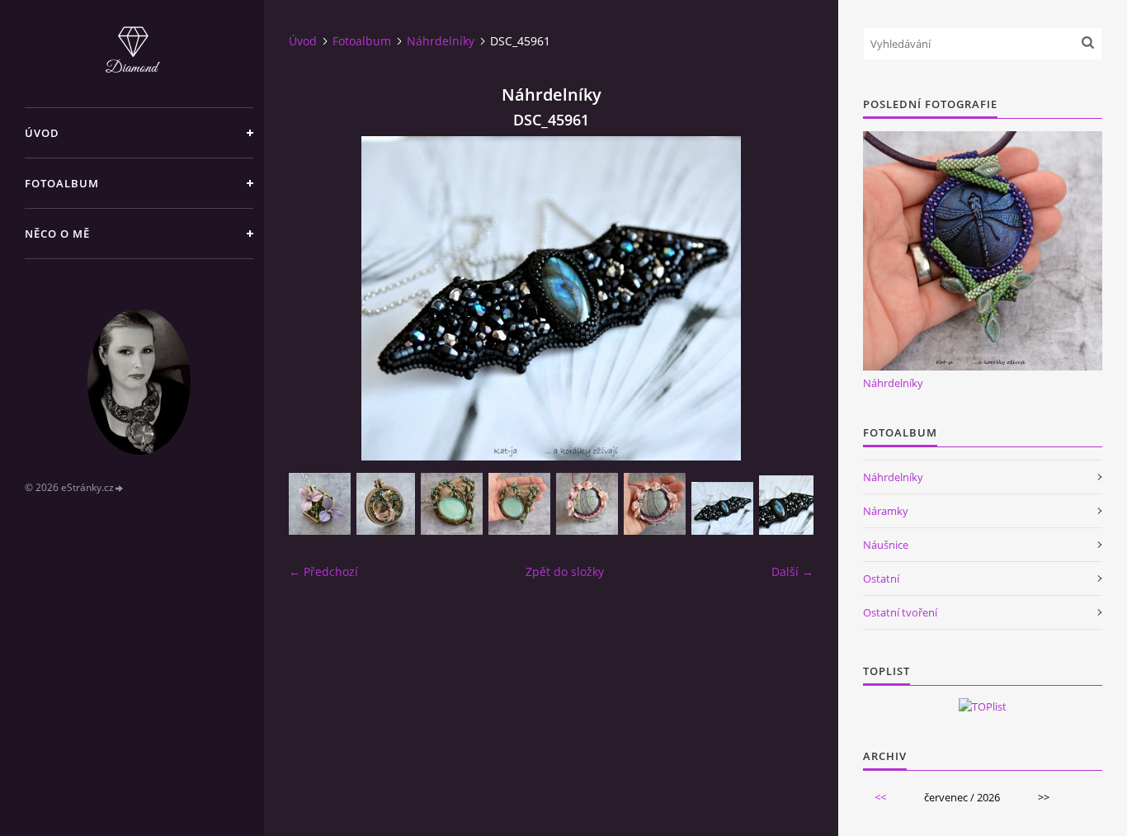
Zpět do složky (565, 571)
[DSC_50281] (655, 504)
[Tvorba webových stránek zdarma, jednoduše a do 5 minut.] (119, 488)
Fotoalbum (62, 183)
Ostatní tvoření (900, 612)
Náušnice (885, 544)
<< (880, 797)
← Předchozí (323, 571)
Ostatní (881, 578)
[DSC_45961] (722, 508)
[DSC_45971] (790, 505)
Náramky (885, 510)
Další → (792, 571)
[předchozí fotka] (315, 298)
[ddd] (385, 504)
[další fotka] (786, 298)
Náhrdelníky (440, 41)
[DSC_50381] (452, 504)
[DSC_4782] (320, 504)
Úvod (42, 132)
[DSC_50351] (519, 504)
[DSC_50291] (587, 504)
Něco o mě (57, 233)
